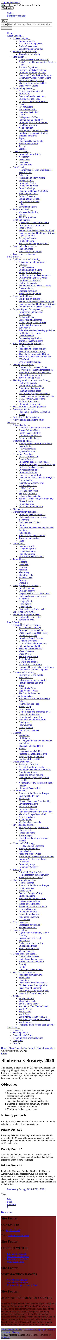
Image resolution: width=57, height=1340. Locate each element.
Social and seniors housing (31, 775)
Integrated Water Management (32, 993)
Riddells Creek (25, 577)
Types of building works (30, 293)
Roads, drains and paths (24, 953)
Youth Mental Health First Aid (33, 1017)
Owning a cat (25, 722)
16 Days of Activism (28, 456)
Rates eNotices (25, 227)
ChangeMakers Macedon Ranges (34, 462)
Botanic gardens (26, 588)
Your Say (17, 1043)
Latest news (24, 159)
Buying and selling (21, 296)
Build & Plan (13, 256)
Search (4, 24)
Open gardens (25, 606)
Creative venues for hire (30, 433)
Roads (22, 967)
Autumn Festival (26, 459)
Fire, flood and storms (23, 825)
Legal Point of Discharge (30, 320)
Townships (18, 559)
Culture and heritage (22, 441)
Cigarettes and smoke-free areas (33, 101)
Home (4, 1048)
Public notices (25, 164)
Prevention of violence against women (36, 856)
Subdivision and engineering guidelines (37, 330)
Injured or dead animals (29, 903)
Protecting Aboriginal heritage (32, 348)
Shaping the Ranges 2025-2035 (33, 191)
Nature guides (25, 819)
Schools (22, 748)
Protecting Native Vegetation (26, 417)
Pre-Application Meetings (30, 385)
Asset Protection (26, 267)
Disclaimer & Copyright (35, 1329)
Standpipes (24, 980)
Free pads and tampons (29, 848)
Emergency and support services (34, 827)
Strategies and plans (28, 206)
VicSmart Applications (29, 401)
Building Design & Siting (30, 270)
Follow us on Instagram (18, 1256)
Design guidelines (27, 317)
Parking (22, 964)
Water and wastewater (23, 972)
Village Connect (26, 951)
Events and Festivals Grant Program (35, 75)
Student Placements (28, 46)
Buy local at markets (28, 469)
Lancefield (23, 564)
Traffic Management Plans (31, 341)
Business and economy (23, 672)
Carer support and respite (30, 938)
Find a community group (30, 251)
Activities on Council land (31, 91)
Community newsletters (29, 154)
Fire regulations (26, 107)
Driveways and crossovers (31, 969)
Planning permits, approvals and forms (30, 380)
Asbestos (23, 264)
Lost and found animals (29, 714)
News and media (20, 151)
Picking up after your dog (30, 717)
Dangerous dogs (26, 709)
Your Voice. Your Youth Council (34, 1006)
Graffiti (22, 114)
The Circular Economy (29, 693)
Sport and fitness (26, 619)
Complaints (18, 1040)
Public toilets (25, 533)
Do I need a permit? (28, 283)
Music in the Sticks (27, 1001)
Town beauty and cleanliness (32, 535)
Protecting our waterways (30, 975)
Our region (18, 543)
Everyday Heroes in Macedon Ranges (36, 667)
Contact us (12, 1027)
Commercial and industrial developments (31, 313)
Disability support (21, 761)
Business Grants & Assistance (32, 70)
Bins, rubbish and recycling (25, 625)
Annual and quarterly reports (32, 178)
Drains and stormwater (29, 956)
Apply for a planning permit (31, 388)
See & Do (11, 422)
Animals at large (26, 882)
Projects (22, 214)
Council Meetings (27, 188)
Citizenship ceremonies (29, 925)
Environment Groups (28, 809)
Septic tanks (24, 977)
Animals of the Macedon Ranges (34, 793)
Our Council (18, 167)
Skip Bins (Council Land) (31, 141)
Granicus (5, 1337)
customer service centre (18, 1235)
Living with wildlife (28, 911)
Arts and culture (20, 425)
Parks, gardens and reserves (25, 585)
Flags (21, 541)
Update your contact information (34, 222)
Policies (22, 204)
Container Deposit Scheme (31, 638)
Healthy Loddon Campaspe (31, 846)
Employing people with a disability (35, 769)
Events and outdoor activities (32, 96)
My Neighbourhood (28, 927)
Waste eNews (25, 654)
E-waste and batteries (28, 662)
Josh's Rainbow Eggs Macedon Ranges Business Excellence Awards (37, 465)
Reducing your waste (28, 656)
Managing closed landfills (30, 648)
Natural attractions (27, 551)
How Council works (28, 193)
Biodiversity (24, 798)
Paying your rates (27, 235)
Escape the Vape (26, 998)
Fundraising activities (28, 112)
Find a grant (18, 57)
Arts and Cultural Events (30, 435)
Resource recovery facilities (31, 630)
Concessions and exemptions (32, 225)
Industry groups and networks (32, 680)
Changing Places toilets (29, 788)
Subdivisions (25, 327)
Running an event (27, 504)
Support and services (28, 690)
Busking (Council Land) (30, 99)
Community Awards (28, 472)
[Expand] (22, 36)
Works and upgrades (28, 212)
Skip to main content (10, 2)
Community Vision (27, 183)
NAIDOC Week (26, 488)
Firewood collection (28, 109)
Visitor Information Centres (31, 556)
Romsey (22, 580)
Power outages (25, 835)
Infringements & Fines (29, 117)
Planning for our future (23, 364)
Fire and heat (25, 830)
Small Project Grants (28, 85)
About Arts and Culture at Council (34, 427)
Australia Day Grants (28, 67)
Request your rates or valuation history (36, 230)
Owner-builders (26, 288)
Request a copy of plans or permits (35, 285)
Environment (19, 790)
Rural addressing (26, 241)
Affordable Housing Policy (31, 872)
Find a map (18, 509)
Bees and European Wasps (31, 893)
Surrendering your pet (29, 730)
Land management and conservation (35, 811)
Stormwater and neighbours (31, 961)
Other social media (15, 1261)
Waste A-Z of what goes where (33, 633)
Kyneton (23, 567)
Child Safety (24, 738)
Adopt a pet (24, 701)
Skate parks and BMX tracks (32, 609)
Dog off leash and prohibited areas (34, 593)
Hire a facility (25, 604)
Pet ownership (25, 725)
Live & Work (13, 622)
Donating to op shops (28, 640)
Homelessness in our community (34, 875)
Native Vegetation (27, 817)
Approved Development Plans (33, 367)
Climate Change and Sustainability (35, 801)
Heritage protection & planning (27, 343)
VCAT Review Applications (32, 398)
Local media (24, 162)
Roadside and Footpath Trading (33, 133)
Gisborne (23, 562)
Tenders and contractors (24, 254)
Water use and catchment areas (33, 982)
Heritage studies (26, 346)
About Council (14, 35)
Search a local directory (23, 246)
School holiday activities (30, 496)
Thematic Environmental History (34, 354)
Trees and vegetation (28, 143)
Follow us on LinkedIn (17, 1259)
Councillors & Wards (28, 185)
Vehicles (22, 149)
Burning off (24, 93)
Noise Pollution (26, 128)
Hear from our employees (30, 43)
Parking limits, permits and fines (33, 130)
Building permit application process (35, 275)
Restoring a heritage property (32, 351)
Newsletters (24, 156)
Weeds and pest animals (30, 822)
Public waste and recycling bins (33, 669)
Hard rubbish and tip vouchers (33, 643)
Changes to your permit (29, 404)
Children (17, 733)
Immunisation (25, 851)
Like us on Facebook (16, 1253)
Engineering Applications (30, 338)
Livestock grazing (27, 896)
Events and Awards (22, 454)
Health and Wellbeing (23, 843)
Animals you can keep (29, 704)
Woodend (23, 583)
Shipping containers (28, 135)
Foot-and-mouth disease (30, 901)
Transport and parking (29, 538)
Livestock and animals (23, 880)
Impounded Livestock (29, 917)
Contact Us (18, 1030)
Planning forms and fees (30, 391)
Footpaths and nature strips (31, 959)
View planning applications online (34, 393)
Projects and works (21, 209)
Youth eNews (25, 1009)
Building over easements (30, 333)
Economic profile (27, 546)
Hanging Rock (25, 601)
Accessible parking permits (31, 767)
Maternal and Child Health (31, 746)
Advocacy (23, 175)
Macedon (23, 569)
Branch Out (24, 735)
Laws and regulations (23, 88)
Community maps (27, 864)
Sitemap (15, 1332)
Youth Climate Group (29, 1003)
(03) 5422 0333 (13, 1230)
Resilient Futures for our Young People (37, 1024)
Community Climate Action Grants (35, 78)
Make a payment (20, 1032)
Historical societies (27, 448)
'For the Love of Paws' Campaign (34, 698)
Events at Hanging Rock (30, 475)
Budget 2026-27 (26, 180)
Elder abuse (24, 940)
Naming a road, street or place (32, 322)
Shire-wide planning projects (32, 375)
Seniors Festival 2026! (29, 948)
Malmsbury (24, 572)
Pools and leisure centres (30, 617)
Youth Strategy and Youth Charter (34, 1019)
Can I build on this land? (30, 280)
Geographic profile (27, 548)
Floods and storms (27, 832)
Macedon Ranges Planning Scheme (29, 406)
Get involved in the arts (29, 438)
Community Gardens (28, 867)
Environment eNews (28, 804)
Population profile (27, 554)
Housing (17, 869)
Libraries (23, 525)
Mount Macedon (26, 575)
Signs (21, 138)
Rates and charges (21, 220)
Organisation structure (29, 201)
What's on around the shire (31, 506)
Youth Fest (24, 1014)
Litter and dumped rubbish (31, 120)
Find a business (26, 249)
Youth (15, 996)
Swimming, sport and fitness (26, 614)
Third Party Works (27, 217)
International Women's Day (31, 483)
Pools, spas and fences (23, 409)
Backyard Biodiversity (29, 796)
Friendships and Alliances (25, 51)
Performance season (28, 485)
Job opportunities (26, 41)
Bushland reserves (27, 590)
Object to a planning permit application (37, 396)
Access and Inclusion (28, 764)
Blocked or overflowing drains (33, 985)
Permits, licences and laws (31, 683)
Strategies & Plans (27, 688)
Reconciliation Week (28, 491)
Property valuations (28, 238)
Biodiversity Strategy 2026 (26, 1189)
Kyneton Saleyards (27, 909)
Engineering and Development (27, 309)
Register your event (28, 493)
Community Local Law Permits (33, 122)
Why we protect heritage (30, 362)
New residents (19, 922)
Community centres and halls (32, 514)
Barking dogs (25, 706)
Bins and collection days (30, 627)
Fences (22, 104)
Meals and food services (30, 854)
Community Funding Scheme (32, 72)
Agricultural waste (27, 659)
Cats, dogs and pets (22, 696)
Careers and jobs (20, 38)
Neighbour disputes (28, 125)
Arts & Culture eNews (29, 430)
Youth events (25, 1011)
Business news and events (31, 675)
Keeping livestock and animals (33, 906)
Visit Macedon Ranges (17, 1280)
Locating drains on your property (34, 990)
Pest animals (24, 919)
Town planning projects (29, 377)
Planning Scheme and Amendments (35, 372)
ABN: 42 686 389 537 (11, 1329)
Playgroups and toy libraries (31, 756)
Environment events (28, 806)
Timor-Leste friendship (29, 54)
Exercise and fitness (28, 772)
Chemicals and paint (28, 635)
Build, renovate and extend (25, 259)
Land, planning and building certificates (37, 233)
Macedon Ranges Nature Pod (32, 814)
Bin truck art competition (30, 664)
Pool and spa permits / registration (34, 412)
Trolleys (22, 146)
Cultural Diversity (27, 196)
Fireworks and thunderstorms (32, 719)
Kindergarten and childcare (31, 751)
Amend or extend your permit (32, 262)
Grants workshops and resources (34, 59)
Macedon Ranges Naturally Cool (22, 1285)
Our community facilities (24, 512)
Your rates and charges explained (34, 243)
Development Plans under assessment (36, 370)
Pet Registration (26, 727)
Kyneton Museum (27, 451)
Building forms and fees (30, 272)
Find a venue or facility (29, 522)
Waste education (26, 651)
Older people (19, 930)
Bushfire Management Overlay (33, 277)
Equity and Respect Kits (30, 759)
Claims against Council (29, 199)
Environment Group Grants (31, 80)
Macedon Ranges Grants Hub (32, 83)
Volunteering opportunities (31, 49)
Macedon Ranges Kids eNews (33, 754)
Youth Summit (25, 1022)
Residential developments (30, 325)
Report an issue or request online (28, 1038)
